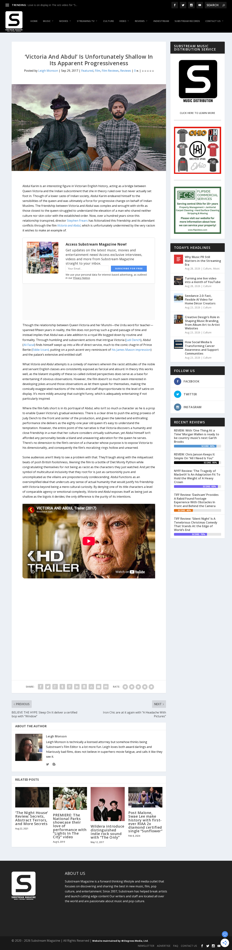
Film (97, 71)
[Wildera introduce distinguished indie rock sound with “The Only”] (108, 804)
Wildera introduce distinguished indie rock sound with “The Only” (107, 832)
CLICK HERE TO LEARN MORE (197, 113)
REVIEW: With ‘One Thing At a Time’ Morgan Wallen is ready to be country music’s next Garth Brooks (196, 436)
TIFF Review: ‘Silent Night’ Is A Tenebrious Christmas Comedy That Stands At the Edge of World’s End (195, 524)
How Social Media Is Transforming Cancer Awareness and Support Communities (202, 347)
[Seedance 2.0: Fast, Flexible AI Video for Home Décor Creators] (178, 297)
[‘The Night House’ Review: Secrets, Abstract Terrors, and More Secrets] (32, 797)
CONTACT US (189, 945)
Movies (63, 21)
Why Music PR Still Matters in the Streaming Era (203, 261)
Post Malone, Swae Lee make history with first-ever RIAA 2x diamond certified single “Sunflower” (145, 821)
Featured (87, 71)
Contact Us (213, 21)
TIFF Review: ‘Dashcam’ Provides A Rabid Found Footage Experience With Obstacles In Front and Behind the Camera (196, 500)
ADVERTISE (163, 945)
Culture (108, 21)
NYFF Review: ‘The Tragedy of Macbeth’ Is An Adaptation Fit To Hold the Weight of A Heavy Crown (197, 476)
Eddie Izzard (40, 350)
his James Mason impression (131, 350)
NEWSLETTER (146, 945)
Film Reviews (110, 71)
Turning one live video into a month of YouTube (203, 280)
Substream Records (187, 21)
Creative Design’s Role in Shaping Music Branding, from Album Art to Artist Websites (202, 322)
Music (47, 21)
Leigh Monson (48, 71)
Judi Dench (133, 340)
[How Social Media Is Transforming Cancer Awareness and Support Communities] (178, 344)
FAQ (175, 945)
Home (34, 21)
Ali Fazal (28, 345)
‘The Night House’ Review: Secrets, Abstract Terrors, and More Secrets (31, 818)
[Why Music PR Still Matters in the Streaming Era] (178, 259)
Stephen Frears (77, 221)
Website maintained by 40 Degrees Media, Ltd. (120, 940)
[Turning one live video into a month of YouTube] (178, 280)
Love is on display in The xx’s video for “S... (52, 5)
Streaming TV (85, 21)
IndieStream (161, 21)
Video (122, 21)
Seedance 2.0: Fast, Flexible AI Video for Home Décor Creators (200, 299)
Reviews (140, 21)
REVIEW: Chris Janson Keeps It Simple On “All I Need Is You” (194, 456)
